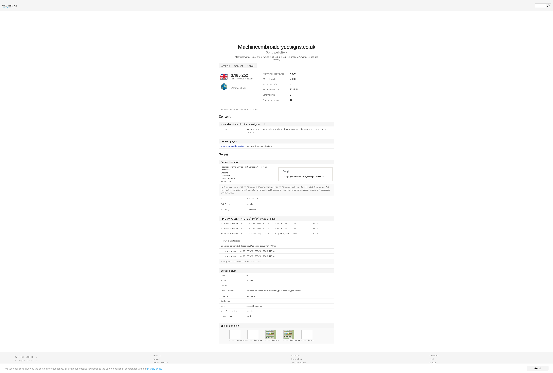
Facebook (434, 356)
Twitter (432, 359)
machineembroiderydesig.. (232, 146)
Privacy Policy (297, 359)
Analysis (225, 65)
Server (250, 65)
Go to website (275, 52)
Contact (156, 359)
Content (238, 65)
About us (157, 356)
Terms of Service (298, 362)
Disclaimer (296, 356)
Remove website (160, 362)
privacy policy (154, 368)
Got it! (537, 368)
